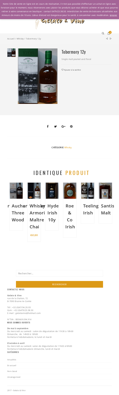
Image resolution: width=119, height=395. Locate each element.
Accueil (11, 38)
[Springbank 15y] (111, 39)
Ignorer (113, 15)
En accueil (11, 365)
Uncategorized (13, 377)
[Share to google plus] (63, 126)
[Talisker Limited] (107, 38)
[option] (11, 53)
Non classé (12, 371)
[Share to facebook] (47, 126)
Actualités (11, 359)
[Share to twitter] (55, 126)
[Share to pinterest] (71, 126)
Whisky (20, 38)
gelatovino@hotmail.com (28, 313)
